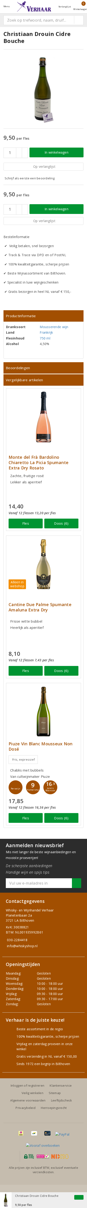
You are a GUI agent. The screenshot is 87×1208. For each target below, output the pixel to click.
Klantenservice (61, 1085)
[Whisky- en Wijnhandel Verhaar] (34, 6)
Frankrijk (46, 332)
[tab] (43, 316)
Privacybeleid (25, 1108)
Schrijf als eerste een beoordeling (30, 178)
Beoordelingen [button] (18, 367)
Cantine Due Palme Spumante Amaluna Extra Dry (40, 607)
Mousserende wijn (54, 327)
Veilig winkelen (32, 1093)
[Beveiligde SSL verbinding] (43, 1156)
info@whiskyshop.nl (22, 946)
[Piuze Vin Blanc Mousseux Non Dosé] (43, 711)
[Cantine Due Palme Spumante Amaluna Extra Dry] (43, 564)
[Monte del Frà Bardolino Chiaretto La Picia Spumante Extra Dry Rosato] (43, 417)
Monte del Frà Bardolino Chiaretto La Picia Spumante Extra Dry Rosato (38, 463)
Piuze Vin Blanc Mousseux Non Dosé (40, 746)
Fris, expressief (23, 759)
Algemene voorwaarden (27, 1100)
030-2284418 (17, 940)
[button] (16, 787)
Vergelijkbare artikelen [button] (24, 380)
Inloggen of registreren (27, 1085)
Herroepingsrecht (54, 1108)
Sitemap (55, 1093)
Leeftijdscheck (61, 1100)
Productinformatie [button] (21, 315)
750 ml (45, 338)
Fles (25, 523)
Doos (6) (61, 523)
